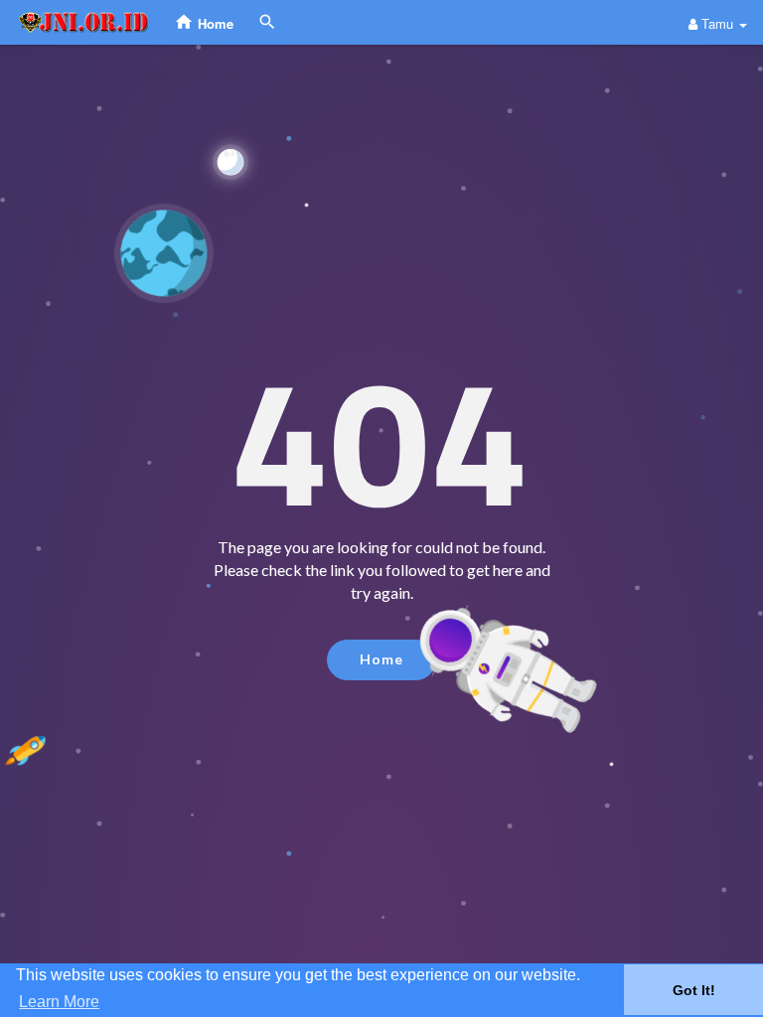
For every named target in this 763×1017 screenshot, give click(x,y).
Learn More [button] (59, 1001)
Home (381, 659)
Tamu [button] (717, 23)
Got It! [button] (694, 990)
